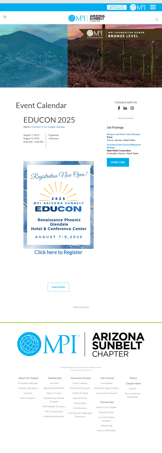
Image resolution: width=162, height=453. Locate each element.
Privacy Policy (75, 370)
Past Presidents (27, 398)
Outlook (35, 126)
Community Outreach (106, 393)
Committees (106, 383)
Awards (132, 388)
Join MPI (54, 383)
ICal (44, 126)
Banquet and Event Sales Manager (123, 134)
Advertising (106, 425)
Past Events (58, 286)
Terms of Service (86, 370)
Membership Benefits (54, 388)
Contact (28, 393)
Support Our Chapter (106, 407)
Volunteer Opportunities (106, 388)
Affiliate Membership (54, 416)
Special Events (80, 398)
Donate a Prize (106, 412)
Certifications (80, 408)
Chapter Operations (28, 388)
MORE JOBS (118, 162)
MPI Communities (54, 411)
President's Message (28, 383)
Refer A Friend (54, 393)
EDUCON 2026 (80, 393)
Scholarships (80, 403)
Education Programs (80, 388)
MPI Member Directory (53, 406)
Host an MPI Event (106, 430)
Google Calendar (56, 126)
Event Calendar (80, 383)
